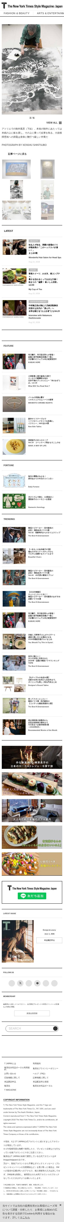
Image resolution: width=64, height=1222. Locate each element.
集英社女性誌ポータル (42, 1086)
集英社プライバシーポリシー (45, 1068)
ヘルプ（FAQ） (40, 1073)
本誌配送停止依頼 (41, 1082)
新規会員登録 (32, 1013)
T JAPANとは (10, 1063)
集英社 (7, 1086)
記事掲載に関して (41, 1078)
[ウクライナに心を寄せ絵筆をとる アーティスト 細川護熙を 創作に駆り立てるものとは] (32, 153)
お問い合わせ (10, 1073)
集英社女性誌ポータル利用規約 (17, 1068)
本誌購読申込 (49, 940)
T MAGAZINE (10, 1090)
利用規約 (37, 1063)
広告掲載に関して (12, 1078)
